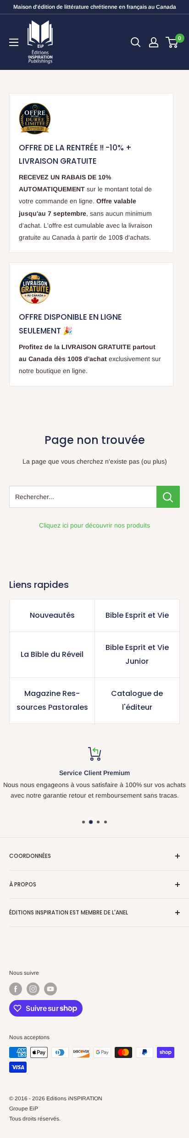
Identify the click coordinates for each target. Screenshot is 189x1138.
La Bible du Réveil (52, 654)
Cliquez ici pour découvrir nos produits (94, 525)
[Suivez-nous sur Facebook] (15, 989)
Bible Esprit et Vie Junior (137, 654)
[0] (172, 42)
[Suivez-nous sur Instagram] (33, 989)
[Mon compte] (153, 42)
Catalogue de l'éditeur (137, 700)
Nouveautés (52, 615)
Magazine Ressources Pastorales (52, 700)
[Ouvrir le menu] (13, 42)
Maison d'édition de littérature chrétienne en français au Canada (94, 7)
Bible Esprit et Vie (137, 615)
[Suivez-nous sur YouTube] (50, 989)
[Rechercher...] (168, 497)
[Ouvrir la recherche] (136, 42)
